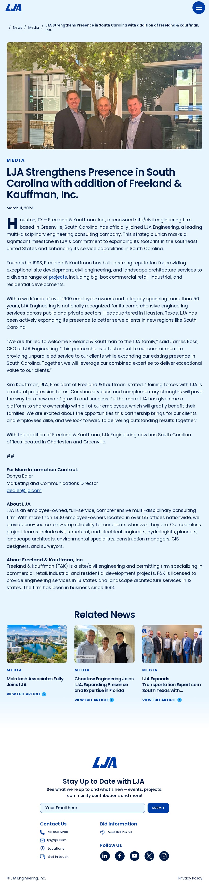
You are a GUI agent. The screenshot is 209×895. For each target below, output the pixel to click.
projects (58, 277)
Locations (56, 848)
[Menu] (198, 7)
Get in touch (58, 856)
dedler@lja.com (24, 490)
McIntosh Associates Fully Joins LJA (35, 682)
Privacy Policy (190, 878)
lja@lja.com (57, 840)
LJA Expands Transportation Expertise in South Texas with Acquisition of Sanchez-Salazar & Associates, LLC (171, 685)
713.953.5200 (57, 832)
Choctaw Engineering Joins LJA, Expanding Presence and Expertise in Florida (104, 685)
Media (16, 160)
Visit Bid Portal (120, 832)
